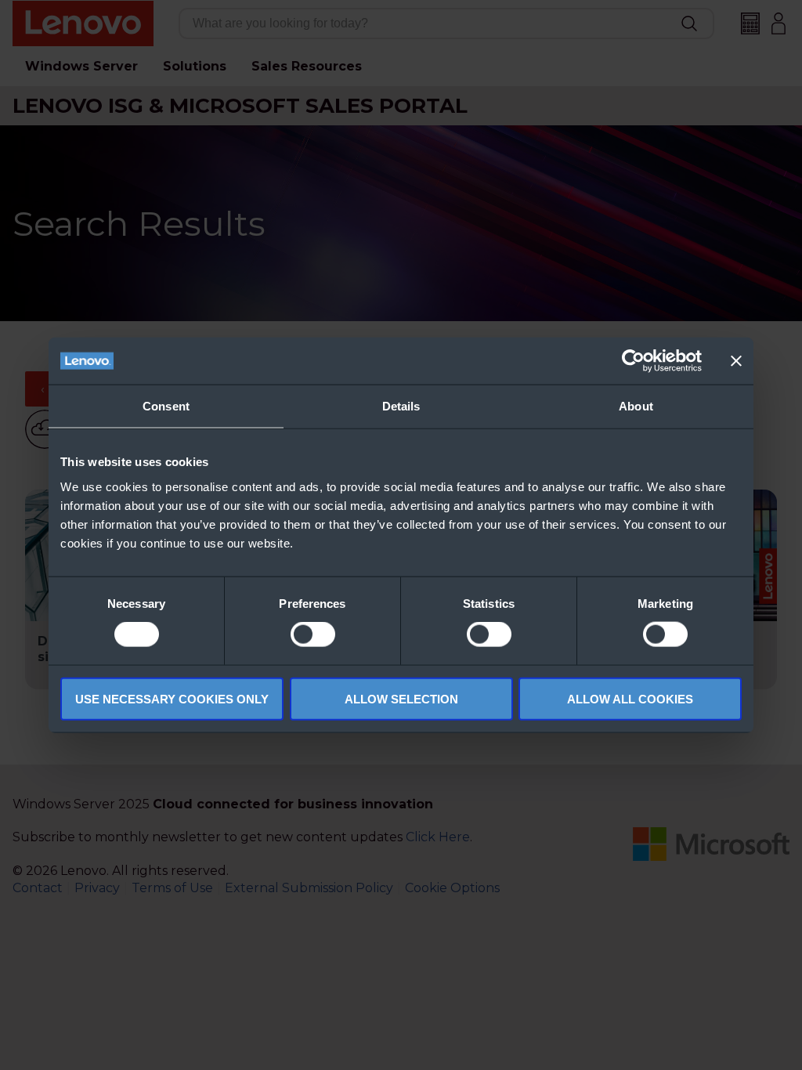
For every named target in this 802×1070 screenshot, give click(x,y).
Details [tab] (401, 406)
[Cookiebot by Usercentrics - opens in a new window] (633, 361)
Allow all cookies (630, 698)
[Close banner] (736, 361)
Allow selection (401, 698)
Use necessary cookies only (172, 698)
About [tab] (636, 406)
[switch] (313, 634)
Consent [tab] (166, 406)
